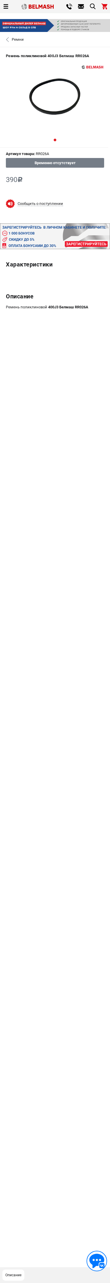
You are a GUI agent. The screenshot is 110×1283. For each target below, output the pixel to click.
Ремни (18, 39)
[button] (55, 140)
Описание (13, 1275)
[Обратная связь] (97, 1261)
